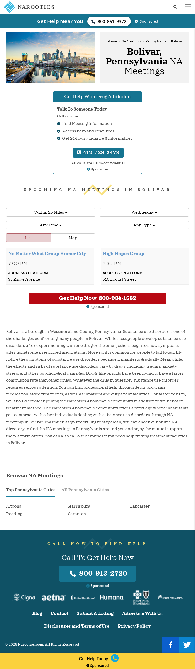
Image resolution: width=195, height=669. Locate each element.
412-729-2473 (100, 152)
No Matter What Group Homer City (47, 253)
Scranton (77, 513)
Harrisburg (79, 506)
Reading (14, 513)
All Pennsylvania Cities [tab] (85, 489)
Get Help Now (97, 298)
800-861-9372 (112, 21)
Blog (37, 614)
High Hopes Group (123, 253)
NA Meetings (131, 41)
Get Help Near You (60, 21)
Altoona (13, 506)
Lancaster (140, 506)
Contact (59, 614)
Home (112, 41)
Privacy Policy (134, 626)
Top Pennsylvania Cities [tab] (30, 489)
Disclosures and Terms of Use (76, 626)
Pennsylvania (155, 41)
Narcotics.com (30, 644)
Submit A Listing (95, 614)
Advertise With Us (142, 614)
